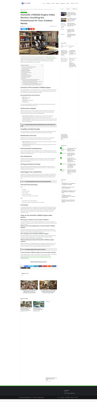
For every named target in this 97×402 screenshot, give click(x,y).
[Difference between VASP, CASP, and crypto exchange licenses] (63, 25)
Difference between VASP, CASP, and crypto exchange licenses (71, 24)
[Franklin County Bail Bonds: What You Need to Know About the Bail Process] (63, 14)
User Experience (24, 73)
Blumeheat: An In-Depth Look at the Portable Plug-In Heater (51, 378)
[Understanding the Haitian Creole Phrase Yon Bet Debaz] (63, 155)
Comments (74, 8)
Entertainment (62, 3)
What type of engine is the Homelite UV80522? (30, 80)
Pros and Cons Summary (26, 77)
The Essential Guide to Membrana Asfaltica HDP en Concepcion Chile (38, 309)
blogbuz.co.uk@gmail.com (71, 393)
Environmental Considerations (27, 72)
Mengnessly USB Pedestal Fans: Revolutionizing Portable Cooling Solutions (26, 309)
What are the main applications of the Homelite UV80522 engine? (33, 81)
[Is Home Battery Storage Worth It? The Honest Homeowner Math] (63, 20)
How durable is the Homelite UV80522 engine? (30, 82)
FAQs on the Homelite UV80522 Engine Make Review (30, 79)
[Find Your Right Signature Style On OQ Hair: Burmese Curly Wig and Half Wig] (64, 96)
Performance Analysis (25, 69)
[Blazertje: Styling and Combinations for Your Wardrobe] (63, 36)
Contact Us (72, 3)
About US (76, 397)
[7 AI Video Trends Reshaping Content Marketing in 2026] (63, 31)
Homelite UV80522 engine (50, 58)
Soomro (42, 397)
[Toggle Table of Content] (41, 65)
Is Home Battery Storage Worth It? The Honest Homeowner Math (71, 19)
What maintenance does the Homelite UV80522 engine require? (33, 83)
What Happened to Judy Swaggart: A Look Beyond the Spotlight (71, 149)
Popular (68, 8)
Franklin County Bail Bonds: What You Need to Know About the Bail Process (64, 52)
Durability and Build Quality (26, 70)
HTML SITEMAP (67, 397)
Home (44, 3)
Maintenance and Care (25, 71)
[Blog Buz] (26, 3)
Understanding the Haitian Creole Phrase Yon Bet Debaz (71, 154)
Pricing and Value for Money (26, 74)
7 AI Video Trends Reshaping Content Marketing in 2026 (71, 30)
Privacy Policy (62, 397)
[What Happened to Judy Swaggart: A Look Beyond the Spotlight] (63, 150)
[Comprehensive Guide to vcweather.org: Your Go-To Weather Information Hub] (63, 165)
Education (57, 3)
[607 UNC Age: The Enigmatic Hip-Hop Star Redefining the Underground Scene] (63, 159)
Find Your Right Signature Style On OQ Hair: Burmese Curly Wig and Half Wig (64, 136)
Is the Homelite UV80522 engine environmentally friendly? (32, 84)
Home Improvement (27, 9)
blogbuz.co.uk (23, 26)
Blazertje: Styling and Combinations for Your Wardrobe (71, 35)
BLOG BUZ (34, 397)
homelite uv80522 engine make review (39, 261)
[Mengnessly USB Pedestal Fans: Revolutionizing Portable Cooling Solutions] (26, 304)
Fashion (67, 3)
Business (52, 3)
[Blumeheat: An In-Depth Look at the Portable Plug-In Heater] (51, 339)
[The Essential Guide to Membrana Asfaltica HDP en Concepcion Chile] (38, 304)
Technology (48, 3)
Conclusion (24, 78)
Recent (62, 8)
